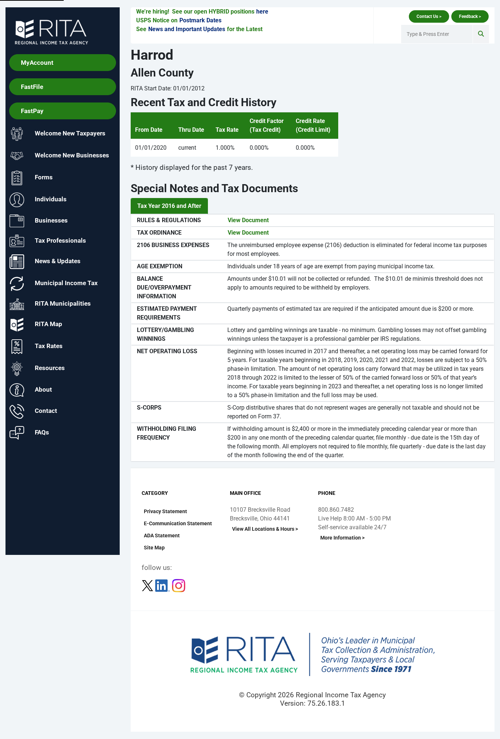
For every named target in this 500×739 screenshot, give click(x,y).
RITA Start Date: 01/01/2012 (168, 88)
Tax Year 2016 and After (169, 205)
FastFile (32, 86)
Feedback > (470, 16)
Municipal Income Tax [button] (66, 283)
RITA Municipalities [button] (63, 303)
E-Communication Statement (178, 523)
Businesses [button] (51, 220)
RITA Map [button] (48, 324)
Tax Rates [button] (49, 346)
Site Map (154, 547)
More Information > (342, 538)
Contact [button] (46, 411)
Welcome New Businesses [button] (72, 155)
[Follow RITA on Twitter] (148, 585)
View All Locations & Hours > (265, 529)
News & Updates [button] (58, 261)
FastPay (32, 111)
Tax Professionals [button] (60, 240)
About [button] (43, 389)
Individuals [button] (51, 199)
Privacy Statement (165, 511)
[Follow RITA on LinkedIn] (163, 585)
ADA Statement (162, 535)
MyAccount (37, 62)
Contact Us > (429, 16)
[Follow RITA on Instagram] (179, 585)
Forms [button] (44, 177)
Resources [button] (50, 368)
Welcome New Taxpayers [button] (70, 133)
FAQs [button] (42, 432)
